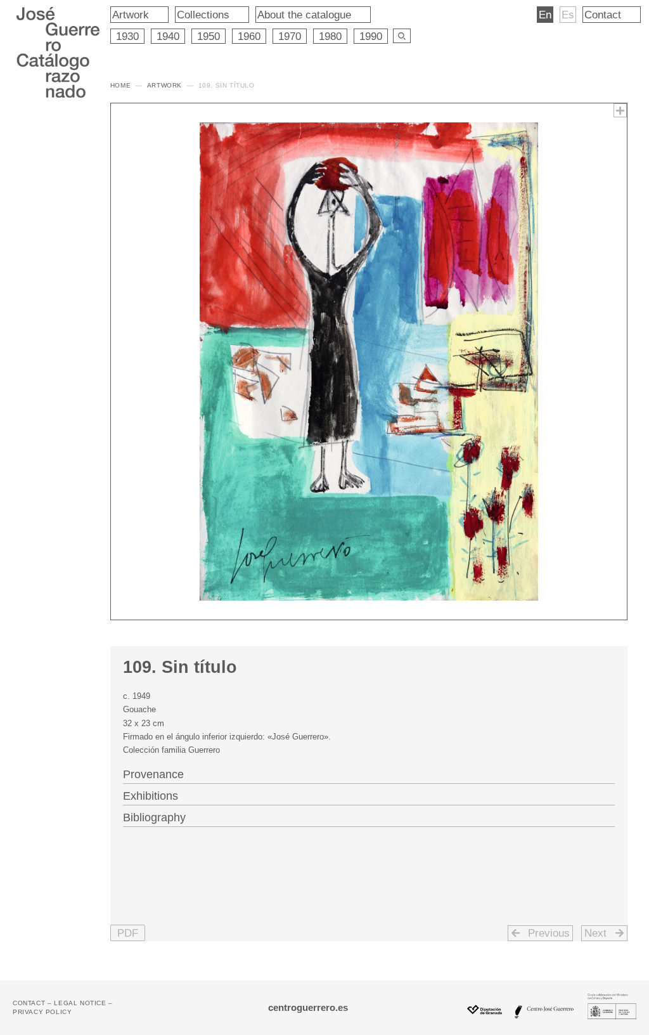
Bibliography (154, 817)
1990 (370, 36)
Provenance (153, 774)
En (545, 14)
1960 (249, 36)
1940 (168, 36)
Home (120, 85)
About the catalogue (304, 14)
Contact (602, 14)
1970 (289, 36)
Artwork (130, 14)
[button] (127, 933)
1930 (127, 36)
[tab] (369, 773)
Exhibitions (150, 796)
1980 (330, 36)
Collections (203, 14)
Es (568, 14)
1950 (208, 36)
